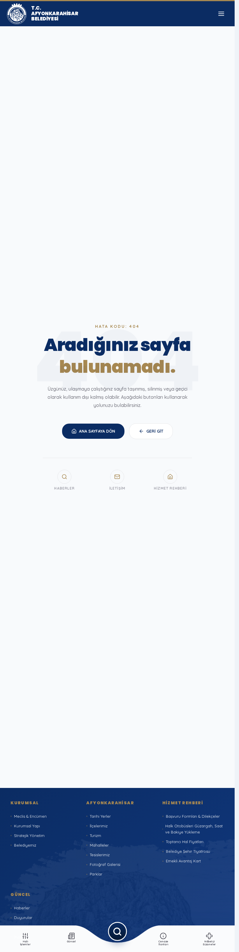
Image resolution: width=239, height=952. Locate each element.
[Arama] (117, 931)
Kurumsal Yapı (27, 826)
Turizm (95, 835)
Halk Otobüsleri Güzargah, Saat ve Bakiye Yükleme (194, 829)
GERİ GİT (154, 431)
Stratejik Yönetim (29, 835)
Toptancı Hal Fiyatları (184, 841)
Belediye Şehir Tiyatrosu (188, 851)
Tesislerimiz (100, 854)
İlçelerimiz (99, 826)
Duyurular (23, 917)
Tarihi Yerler (100, 816)
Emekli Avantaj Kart (183, 861)
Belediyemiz (25, 845)
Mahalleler (99, 845)
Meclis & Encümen (30, 816)
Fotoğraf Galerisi (105, 864)
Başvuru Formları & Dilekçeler (193, 816)
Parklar (96, 874)
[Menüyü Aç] (221, 13)
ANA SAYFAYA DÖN (97, 431)
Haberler (22, 908)
